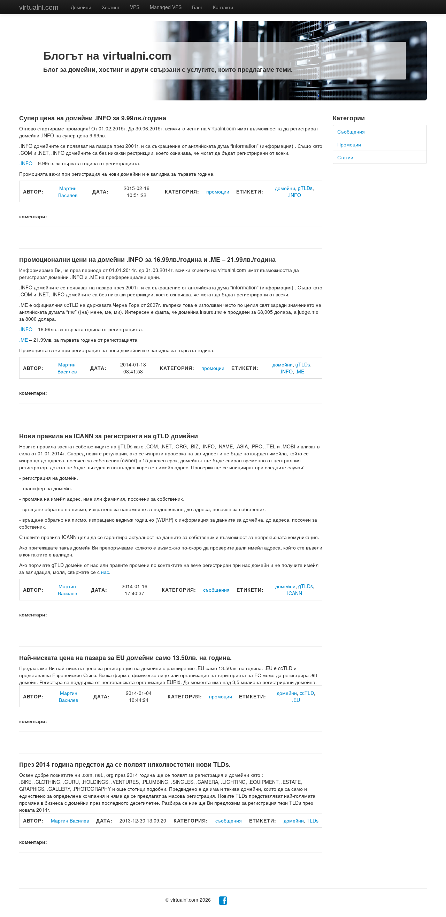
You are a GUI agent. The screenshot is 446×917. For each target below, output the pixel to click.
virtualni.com (39, 7)
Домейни (81, 6)
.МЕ (23, 339)
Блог (197, 6)
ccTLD (307, 692)
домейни (285, 187)
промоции (217, 191)
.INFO (25, 163)
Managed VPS (166, 6)
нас (105, 571)
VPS (134, 6)
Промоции (349, 144)
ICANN (294, 593)
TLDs (312, 820)
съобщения (216, 589)
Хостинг (111, 6)
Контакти (223, 6)
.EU (296, 699)
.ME (299, 371)
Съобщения (351, 131)
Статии (345, 157)
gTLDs (305, 187)
